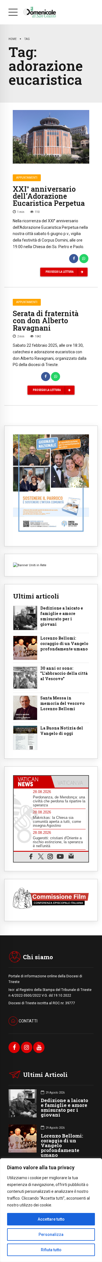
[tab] (32, 782)
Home (12, 39)
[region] (51, 1210)
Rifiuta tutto (51, 1250)
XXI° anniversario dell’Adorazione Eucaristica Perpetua (49, 196)
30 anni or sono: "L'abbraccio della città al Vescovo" (64, 674)
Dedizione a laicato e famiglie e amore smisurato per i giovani (61, 616)
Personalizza (51, 1234)
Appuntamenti (26, 177)
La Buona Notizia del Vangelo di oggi (61, 731)
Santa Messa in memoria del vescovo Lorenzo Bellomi (62, 703)
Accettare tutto (51, 1219)
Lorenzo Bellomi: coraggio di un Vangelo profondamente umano (64, 644)
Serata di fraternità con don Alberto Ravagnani (45, 320)
